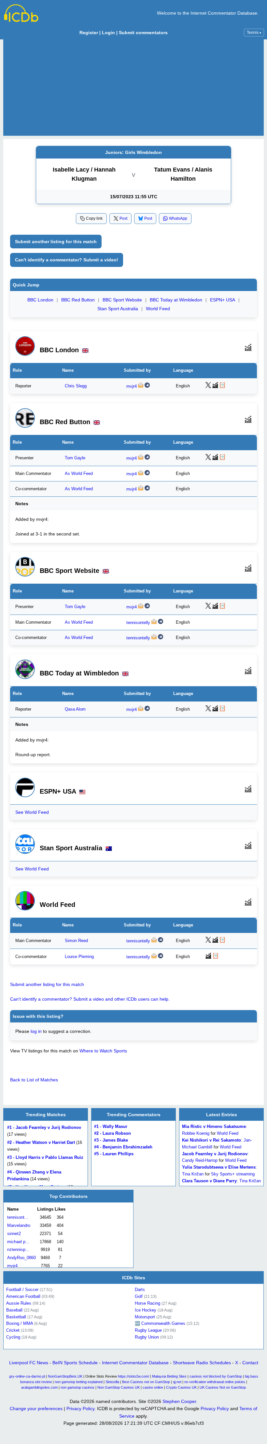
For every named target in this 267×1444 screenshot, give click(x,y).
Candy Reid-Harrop (200, 1160)
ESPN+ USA (222, 299)
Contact (250, 1362)
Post (123, 218)
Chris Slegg (76, 386)
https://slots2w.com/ (133, 1376)
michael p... (18, 1241)
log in (36, 1031)
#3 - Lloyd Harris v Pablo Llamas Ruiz (45, 1157)
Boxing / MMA (19, 1323)
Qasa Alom (75, 709)
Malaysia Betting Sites (169, 1376)
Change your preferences (36, 1408)
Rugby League (148, 1330)
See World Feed (32, 812)
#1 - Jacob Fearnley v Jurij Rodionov (44, 1127)
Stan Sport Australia (117, 308)
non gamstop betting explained (79, 1382)
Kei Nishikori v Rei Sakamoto (211, 1140)
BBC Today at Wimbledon (176, 299)
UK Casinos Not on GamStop (223, 1387)
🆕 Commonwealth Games (160, 1323)
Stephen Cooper (179, 1401)
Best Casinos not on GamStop (146, 1382)
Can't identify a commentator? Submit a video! (66, 259)
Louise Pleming (79, 956)
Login (108, 32)
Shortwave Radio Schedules (202, 1362)
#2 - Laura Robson (112, 1133)
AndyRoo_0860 (21, 1257)
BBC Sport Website (122, 299)
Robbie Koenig (195, 1133)
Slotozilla (112, 1382)
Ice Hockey (145, 1310)
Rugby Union (147, 1337)
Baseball (14, 1310)
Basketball (16, 1316)
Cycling (13, 1337)
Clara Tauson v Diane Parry (209, 1180)
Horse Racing (147, 1303)
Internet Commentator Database (135, 1362)
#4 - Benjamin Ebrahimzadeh (123, 1147)
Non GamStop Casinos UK (118, 1387)
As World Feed (79, 473)
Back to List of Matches (34, 1079)
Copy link (94, 218)
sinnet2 (14, 1233)
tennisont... (17, 1217)
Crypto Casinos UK (181, 1387)
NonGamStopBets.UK (65, 1376)
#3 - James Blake (111, 1140)
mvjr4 (131, 386)
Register (88, 32)
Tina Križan (193, 1174)
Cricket (13, 1330)
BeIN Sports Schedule (75, 1362)
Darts (140, 1289)
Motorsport (145, 1316)
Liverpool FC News (28, 1362)
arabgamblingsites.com (39, 1387)
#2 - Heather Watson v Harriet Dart (41, 1142)
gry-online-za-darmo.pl (27, 1376)
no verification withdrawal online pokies (214, 1382)
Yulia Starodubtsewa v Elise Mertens (219, 1167)
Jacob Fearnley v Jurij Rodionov (214, 1153)
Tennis (254, 32)
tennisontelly (138, 622)
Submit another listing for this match (56, 241)
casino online (153, 1387)
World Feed (158, 308)
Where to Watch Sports (103, 1050)
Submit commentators (143, 32)
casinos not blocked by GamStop (216, 1376)
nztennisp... (18, 1249)
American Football (23, 1296)
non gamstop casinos (77, 1387)
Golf (139, 1296)
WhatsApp (178, 218)
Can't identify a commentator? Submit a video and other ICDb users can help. (90, 999)
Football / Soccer (22, 1289)
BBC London (40, 299)
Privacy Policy (80, 1408)
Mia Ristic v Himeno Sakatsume (214, 1126)
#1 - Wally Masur (110, 1126)
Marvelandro (18, 1225)
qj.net (177, 1382)
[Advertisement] (133, 87)
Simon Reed (76, 940)
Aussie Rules (18, 1303)
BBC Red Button (78, 299)
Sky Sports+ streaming (233, 1174)
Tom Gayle (75, 457)
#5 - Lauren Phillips (114, 1153)
